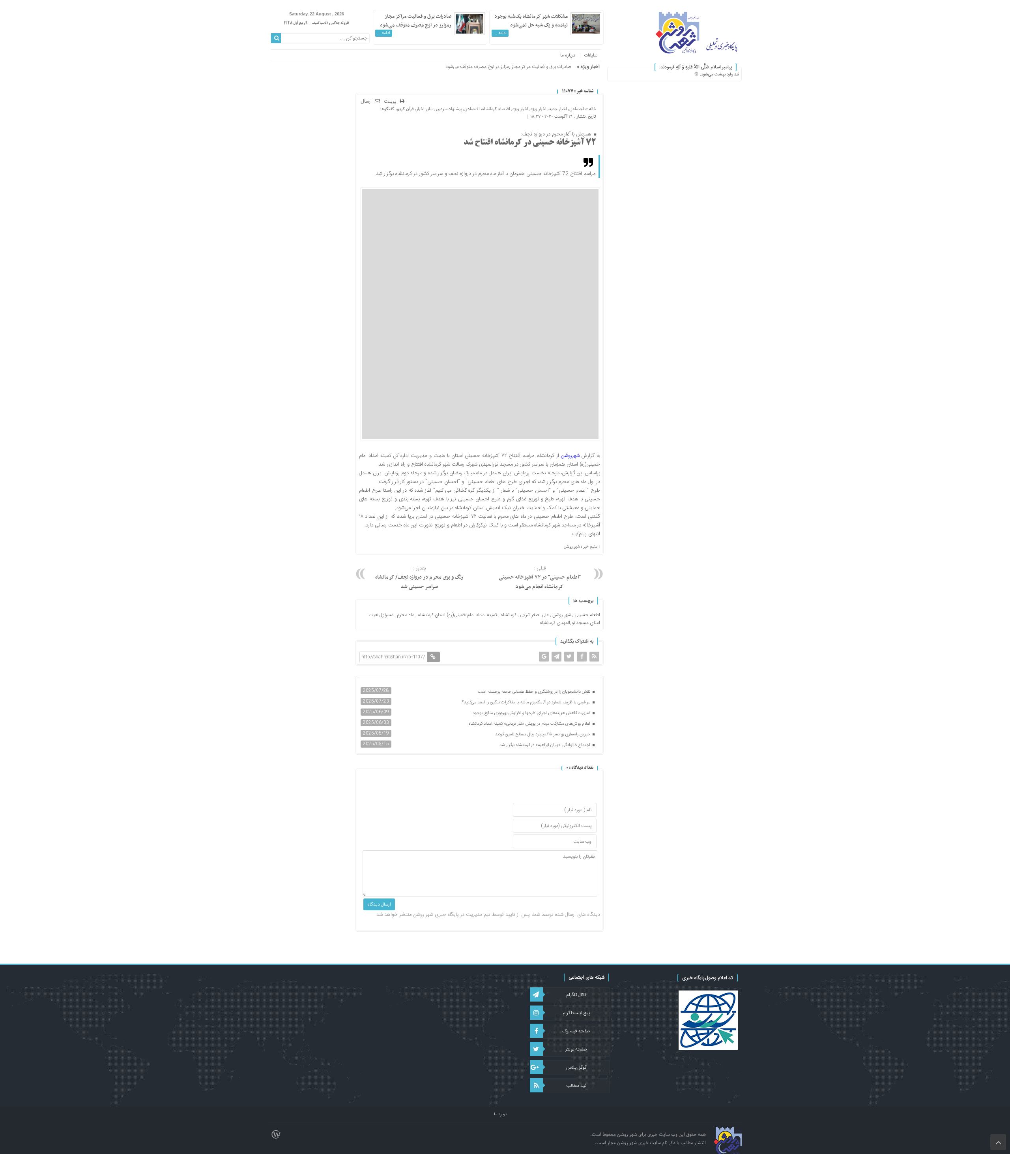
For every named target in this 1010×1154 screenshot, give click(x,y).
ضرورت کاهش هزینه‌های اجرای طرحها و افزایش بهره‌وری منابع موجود (532, 713)
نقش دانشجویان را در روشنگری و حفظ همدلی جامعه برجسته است (534, 691)
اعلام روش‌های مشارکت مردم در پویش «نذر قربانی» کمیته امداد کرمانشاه (529, 723)
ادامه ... (500, 33)
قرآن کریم (405, 109)
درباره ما (567, 55)
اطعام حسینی (587, 615)
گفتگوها (387, 109)
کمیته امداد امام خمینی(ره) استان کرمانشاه (457, 615)
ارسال (366, 101)
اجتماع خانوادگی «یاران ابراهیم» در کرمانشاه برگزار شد (545, 745)
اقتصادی (472, 109)
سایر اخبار (424, 109)
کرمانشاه (508, 615)
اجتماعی (576, 109)
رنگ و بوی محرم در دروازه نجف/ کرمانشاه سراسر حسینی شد (419, 577)
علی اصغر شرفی (534, 615)
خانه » (590, 109)
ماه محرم (405, 615)
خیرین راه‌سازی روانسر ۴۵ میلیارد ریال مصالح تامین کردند (543, 734)
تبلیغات (590, 55)
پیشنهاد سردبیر (449, 109)
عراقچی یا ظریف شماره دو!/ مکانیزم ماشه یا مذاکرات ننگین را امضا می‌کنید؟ (526, 702)
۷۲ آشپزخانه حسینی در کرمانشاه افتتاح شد (530, 143)
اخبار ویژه (538, 109)
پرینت (392, 101)
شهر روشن (561, 615)
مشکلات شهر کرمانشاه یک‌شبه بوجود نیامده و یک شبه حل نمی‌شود (531, 21)
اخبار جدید (558, 109)
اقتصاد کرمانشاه (496, 109)
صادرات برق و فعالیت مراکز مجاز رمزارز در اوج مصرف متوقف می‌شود (415, 21)
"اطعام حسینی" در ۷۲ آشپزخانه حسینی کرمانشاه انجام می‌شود (540, 577)
